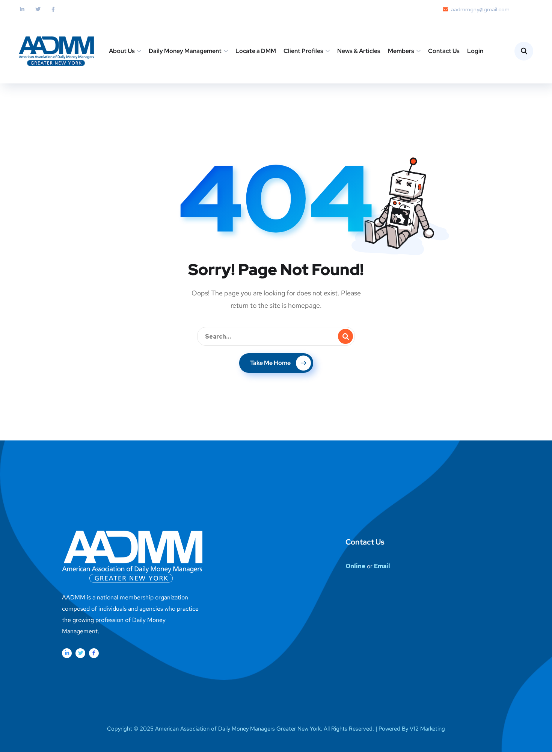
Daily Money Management (185, 51)
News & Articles (358, 51)
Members (401, 51)
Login (475, 51)
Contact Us (444, 51)
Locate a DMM (255, 51)
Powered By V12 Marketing (412, 728)
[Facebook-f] (94, 653)
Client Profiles (303, 51)
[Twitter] (80, 653)
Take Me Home (270, 363)
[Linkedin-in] (67, 653)
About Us (122, 51)
